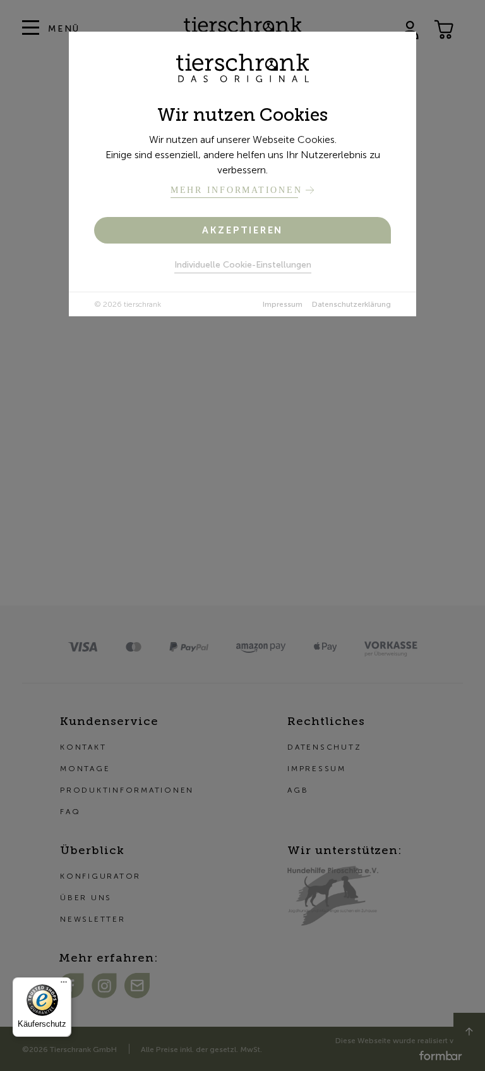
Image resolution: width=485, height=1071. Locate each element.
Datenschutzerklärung (351, 304)
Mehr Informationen (236, 190)
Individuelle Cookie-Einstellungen (242, 264)
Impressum (282, 304)
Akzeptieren (242, 230)
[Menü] (63, 985)
